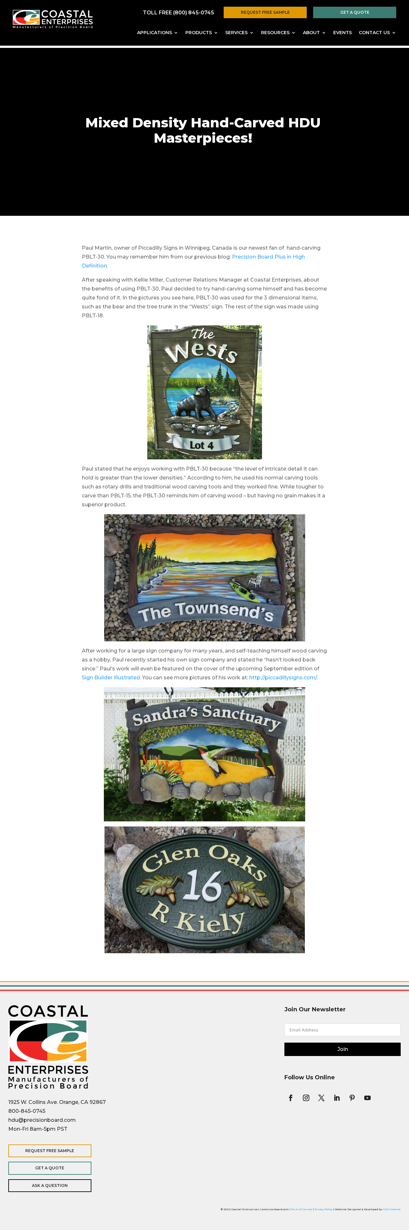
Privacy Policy (323, 1209)
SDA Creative (392, 1209)
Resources (275, 32)
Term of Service (301, 1209)
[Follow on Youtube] (367, 1097)
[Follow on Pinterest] (352, 1097)
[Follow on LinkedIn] (336, 1097)
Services (236, 32)
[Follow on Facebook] (290, 1097)
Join (342, 1049)
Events (342, 32)
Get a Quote (354, 12)
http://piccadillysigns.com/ (283, 678)
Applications (154, 32)
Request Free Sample (265, 12)
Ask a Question (50, 1185)
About (311, 32)
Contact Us (374, 32)
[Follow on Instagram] (306, 1097)
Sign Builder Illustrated (111, 678)
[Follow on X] (321, 1097)
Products (198, 32)
